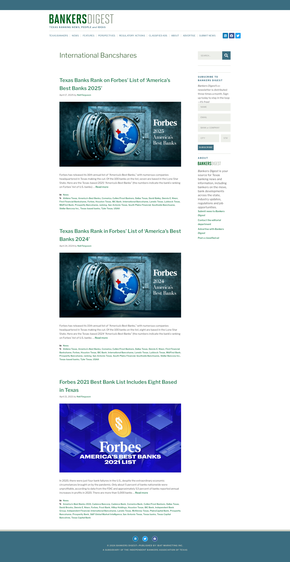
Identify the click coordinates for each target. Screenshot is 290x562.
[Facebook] (231, 35)
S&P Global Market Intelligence (106, 514)
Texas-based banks (90, 208)
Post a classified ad (208, 237)
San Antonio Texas (117, 205)
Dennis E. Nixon (170, 198)
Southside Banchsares (163, 205)
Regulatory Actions (132, 35)
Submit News (207, 35)
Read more (101, 186)
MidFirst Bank (66, 205)
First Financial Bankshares (72, 201)
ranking (103, 205)
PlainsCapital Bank (159, 511)
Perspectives (106, 35)
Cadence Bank (118, 504)
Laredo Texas (156, 201)
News (75, 35)
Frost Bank (104, 507)
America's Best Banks (89, 198)
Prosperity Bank (80, 514)
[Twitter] (238, 35)
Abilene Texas (70, 198)
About (175, 35)
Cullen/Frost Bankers (123, 198)
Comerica (106, 198)
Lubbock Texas (172, 201)
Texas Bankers (58, 35)
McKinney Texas (140, 511)
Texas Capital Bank (81, 517)
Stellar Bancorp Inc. (69, 208)
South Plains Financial (139, 205)
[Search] (226, 55)
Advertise (189, 35)
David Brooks (66, 507)
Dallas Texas (141, 198)
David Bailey (155, 198)
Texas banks (149, 514)
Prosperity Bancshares (86, 205)
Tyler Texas (107, 208)
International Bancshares (135, 201)
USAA (117, 208)
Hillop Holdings (119, 507)
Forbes (90, 201)
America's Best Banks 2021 (77, 504)
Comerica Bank (135, 504)
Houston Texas (103, 201)
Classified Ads (158, 35)
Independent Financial (78, 511)
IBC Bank (117, 201)
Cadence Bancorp (101, 504)
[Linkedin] (225, 35)
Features (88, 35)
